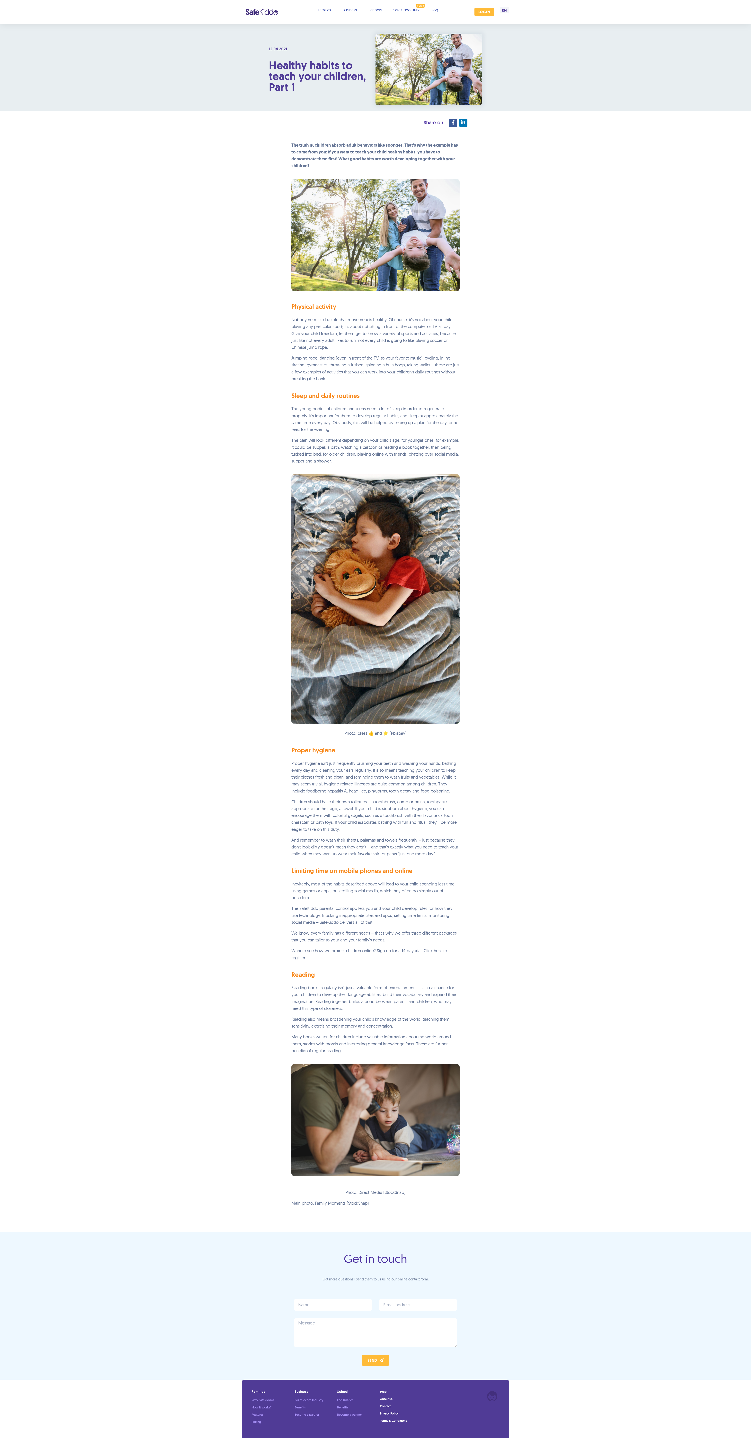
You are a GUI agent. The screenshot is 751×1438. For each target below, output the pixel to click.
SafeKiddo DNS (406, 9)
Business (350, 9)
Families (324, 9)
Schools (375, 9)
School (342, 1391)
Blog (434, 9)
